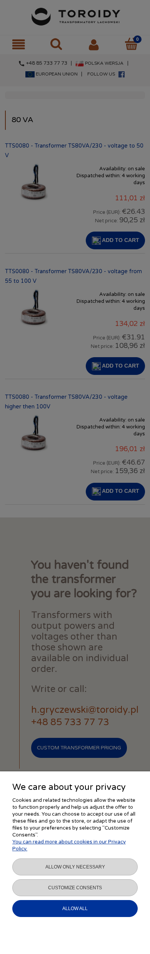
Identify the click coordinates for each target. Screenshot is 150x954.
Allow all (75, 908)
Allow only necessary (75, 867)
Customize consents (75, 887)
